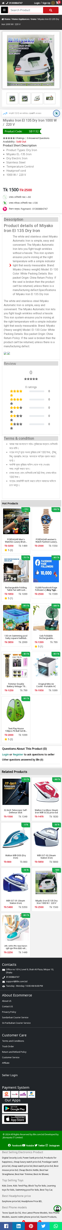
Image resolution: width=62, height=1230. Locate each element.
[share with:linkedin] (18, 1226)
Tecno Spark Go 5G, (12, 1212)
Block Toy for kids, (37, 1185)
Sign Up (46, 3)
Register (18, 754)
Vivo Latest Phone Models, (35, 1212)
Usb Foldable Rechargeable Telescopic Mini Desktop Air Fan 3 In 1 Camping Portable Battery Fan (46, 637)
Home (7, 19)
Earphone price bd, (11, 1201)
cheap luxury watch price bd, (28, 1161)
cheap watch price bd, (22, 1165)
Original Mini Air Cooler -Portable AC (46, 685)
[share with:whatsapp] (56, 1226)
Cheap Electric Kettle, (29, 1170)
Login (37, 3)
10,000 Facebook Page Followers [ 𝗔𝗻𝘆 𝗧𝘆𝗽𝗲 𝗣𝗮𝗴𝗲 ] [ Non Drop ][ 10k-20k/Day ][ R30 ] (46, 588)
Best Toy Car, (46, 1189)
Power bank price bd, (33, 1157)
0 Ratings (20, 138)
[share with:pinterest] (31, 1226)
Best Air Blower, (41, 1174)
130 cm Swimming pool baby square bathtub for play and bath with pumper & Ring (15, 637)
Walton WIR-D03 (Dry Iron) (15, 856)
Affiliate (5, 1062)
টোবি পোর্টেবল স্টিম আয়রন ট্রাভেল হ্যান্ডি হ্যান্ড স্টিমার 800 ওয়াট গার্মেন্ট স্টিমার (15, 947)
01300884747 (15, 3)
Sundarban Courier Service (15, 1017)
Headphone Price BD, (31, 1201)
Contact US (7, 1006)
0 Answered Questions (38, 138)
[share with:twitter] (43, 1226)
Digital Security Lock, (12, 1157)
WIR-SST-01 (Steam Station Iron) (15, 902)
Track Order (8, 1046)
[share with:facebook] (6, 1226)
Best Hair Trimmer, (24, 1174)
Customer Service (10, 1057)
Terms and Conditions (13, 1040)
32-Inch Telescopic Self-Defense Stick (15, 811)
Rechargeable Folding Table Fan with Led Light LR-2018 (16, 588)
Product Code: (13, 131)
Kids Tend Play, (20, 1185)
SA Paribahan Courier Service (16, 1022)
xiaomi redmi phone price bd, (25, 1216)
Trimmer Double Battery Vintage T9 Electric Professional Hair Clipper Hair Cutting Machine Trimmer (16, 685)
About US (6, 1001)
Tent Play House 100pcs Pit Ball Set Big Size (16, 729)
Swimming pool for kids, (28, 1189)
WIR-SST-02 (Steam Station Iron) (46, 856)
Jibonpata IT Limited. (13, 1137)
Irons (33, 19)
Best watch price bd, (43, 1165)
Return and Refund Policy (14, 1051)
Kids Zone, (7, 1185)
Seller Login (10, 1075)
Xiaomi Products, (48, 1216)
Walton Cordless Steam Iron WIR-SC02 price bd (46, 811)
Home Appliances (20, 19)
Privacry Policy (9, 1012)
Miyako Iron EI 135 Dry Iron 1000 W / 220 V (46, 902)
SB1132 (34, 131)
